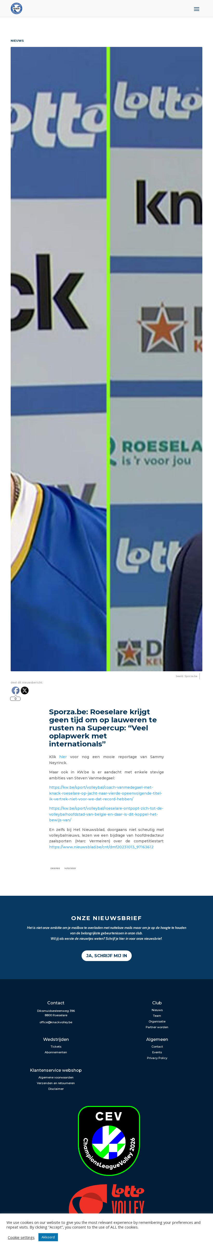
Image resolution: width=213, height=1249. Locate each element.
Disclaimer (56, 1089)
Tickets (56, 1046)
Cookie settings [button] (21, 1237)
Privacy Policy (157, 1058)
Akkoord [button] (48, 1237)
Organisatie (157, 1021)
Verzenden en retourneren (56, 1083)
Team (157, 1016)
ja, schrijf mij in (106, 955)
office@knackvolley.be (55, 1022)
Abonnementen (56, 1052)
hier (63, 756)
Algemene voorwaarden (56, 1077)
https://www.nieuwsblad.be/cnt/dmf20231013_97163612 (101, 847)
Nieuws (157, 1010)
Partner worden (157, 1027)
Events (157, 1052)
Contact (157, 1046)
